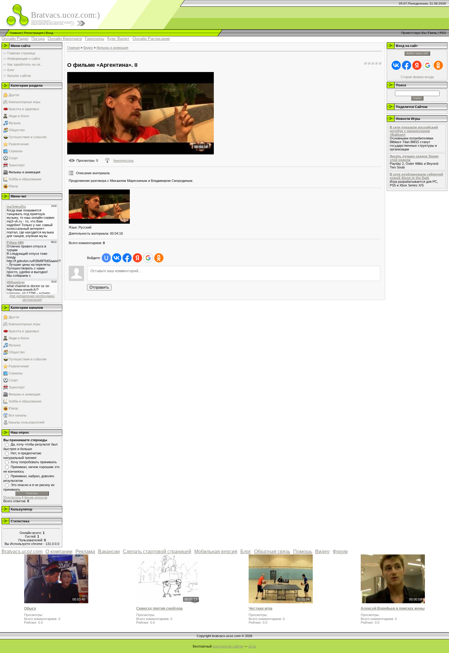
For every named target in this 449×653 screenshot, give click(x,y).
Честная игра (260, 608)
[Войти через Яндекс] (137, 257)
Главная (15, 32)
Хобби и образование (25, 179)
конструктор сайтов (228, 646)
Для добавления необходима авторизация (31, 297)
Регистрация (33, 32)
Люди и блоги (19, 116)
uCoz (252, 646)
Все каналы (18, 415)
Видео (88, 47)
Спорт (13, 158)
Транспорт (17, 165)
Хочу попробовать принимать (34, 462)
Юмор (13, 186)
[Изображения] (99, 206)
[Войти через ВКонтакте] (116, 257)
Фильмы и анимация (24, 172)
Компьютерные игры (24, 102)
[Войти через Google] (148, 258)
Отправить (99, 287)
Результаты (12, 497)
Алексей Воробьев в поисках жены (393, 608)
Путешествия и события (27, 137)
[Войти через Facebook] (127, 257)
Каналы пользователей (26, 422)
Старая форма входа (417, 77)
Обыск (30, 608)
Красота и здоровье (24, 109)
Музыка (14, 123)
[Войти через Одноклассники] (158, 257)
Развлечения (19, 144)
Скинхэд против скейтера (159, 608)
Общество (17, 130)
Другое (14, 95)
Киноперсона (123, 160)
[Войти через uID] (106, 257)
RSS (443, 32)
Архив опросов (35, 497)
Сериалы (16, 151)
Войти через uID (417, 53)
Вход (49, 32)
